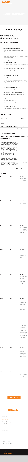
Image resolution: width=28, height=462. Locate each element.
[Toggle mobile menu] (25, 2)
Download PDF (14, 397)
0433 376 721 (5, 419)
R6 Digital (10, 453)
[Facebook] (2, 426)
